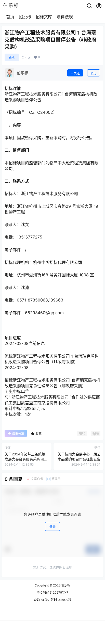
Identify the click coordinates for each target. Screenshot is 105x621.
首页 (10, 16)
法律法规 (65, 16)
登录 (52, 527)
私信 (93, 73)
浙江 (12, 57)
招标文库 (44, 16)
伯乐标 (65, 585)
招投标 (25, 16)
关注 (77, 73)
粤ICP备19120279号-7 (52, 592)
